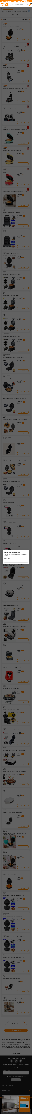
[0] (29, 5)
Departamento (7, 558)
